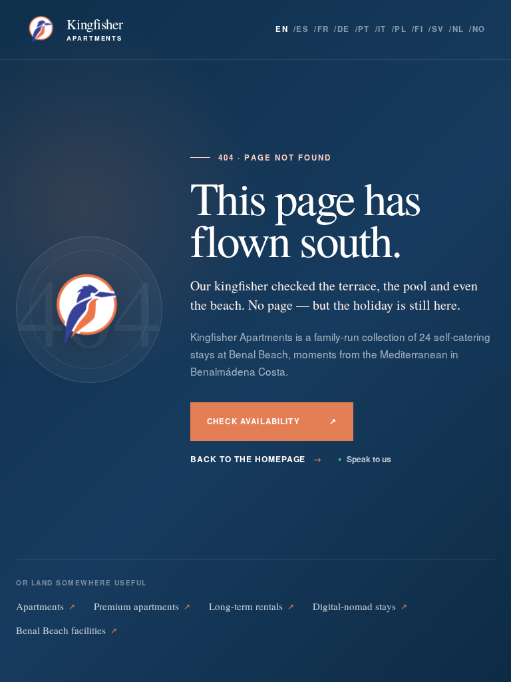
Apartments (45, 606)
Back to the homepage (256, 459)
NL (458, 29)
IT (382, 29)
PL (401, 29)
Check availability (272, 421)
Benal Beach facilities (66, 630)
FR (323, 29)
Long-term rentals (251, 606)
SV (438, 29)
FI (419, 29)
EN (281, 29)
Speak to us (364, 459)
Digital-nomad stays (360, 606)
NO (479, 29)
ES (302, 29)
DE (343, 29)
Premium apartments (142, 606)
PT (364, 29)
